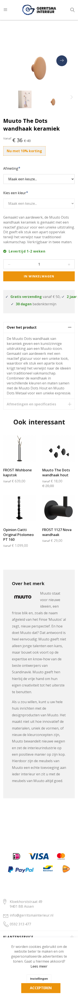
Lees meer (39, 966)
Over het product (22, 327)
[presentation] (61, 60)
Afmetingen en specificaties (31, 404)
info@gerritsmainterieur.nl (31, 915)
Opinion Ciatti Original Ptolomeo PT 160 (18, 534)
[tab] (39, 327)
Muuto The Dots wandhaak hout (56, 472)
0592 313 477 (20, 924)
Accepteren (41, 988)
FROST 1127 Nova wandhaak (57, 532)
